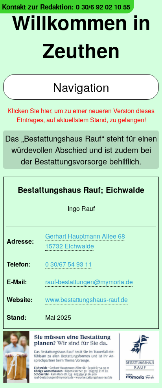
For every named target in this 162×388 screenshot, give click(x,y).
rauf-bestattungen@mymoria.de (89, 281)
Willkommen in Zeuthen (81, 36)
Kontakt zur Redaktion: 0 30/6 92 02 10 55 (66, 6)
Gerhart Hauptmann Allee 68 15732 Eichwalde (85, 240)
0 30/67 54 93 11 (68, 264)
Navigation (81, 86)
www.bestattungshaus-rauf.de (86, 299)
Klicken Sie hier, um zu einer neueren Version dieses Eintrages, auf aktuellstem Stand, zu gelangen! (81, 115)
